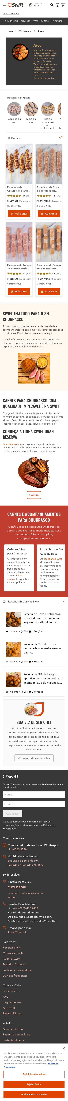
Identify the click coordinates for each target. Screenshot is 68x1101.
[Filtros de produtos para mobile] (60, 138)
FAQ (5, 997)
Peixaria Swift (11, 959)
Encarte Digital (12, 1013)
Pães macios (14, 577)
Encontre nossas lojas (16, 1034)
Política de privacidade (17, 970)
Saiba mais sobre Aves (44, 78)
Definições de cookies (34, 1074)
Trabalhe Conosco (14, 964)
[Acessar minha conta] (57, 5)
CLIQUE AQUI (17, 887)
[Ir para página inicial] (16, 5)
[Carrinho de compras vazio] (63, 5)
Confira (34, 495)
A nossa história (13, 1029)
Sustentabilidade (13, 1040)
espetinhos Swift (53, 559)
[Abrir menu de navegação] (4, 5)
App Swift (9, 1008)
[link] (11, 13)
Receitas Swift (11, 948)
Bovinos (25, 21)
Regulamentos (12, 1002)
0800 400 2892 (28, 908)
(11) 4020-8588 (17, 849)
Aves (35, 21)
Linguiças (56, 21)
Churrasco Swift (13, 953)
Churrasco (11, 21)
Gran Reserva (10, 444)
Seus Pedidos (11, 991)
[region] (34, 1072)
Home (9, 31)
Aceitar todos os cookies (34, 1094)
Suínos (45, 21)
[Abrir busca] (52, 5)
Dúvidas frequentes (15, 976)
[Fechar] (64, 1048)
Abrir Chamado (18, 932)
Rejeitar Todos (34, 1084)
